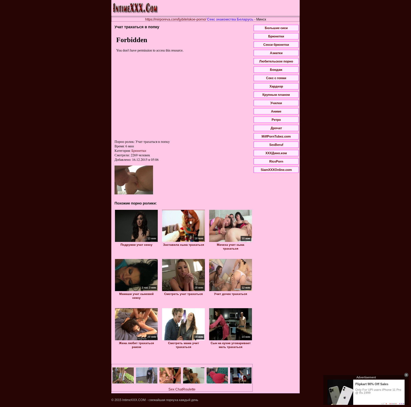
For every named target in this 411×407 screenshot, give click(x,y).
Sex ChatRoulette (181, 389)
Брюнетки (138, 150)
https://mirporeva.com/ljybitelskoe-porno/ (175, 19)
